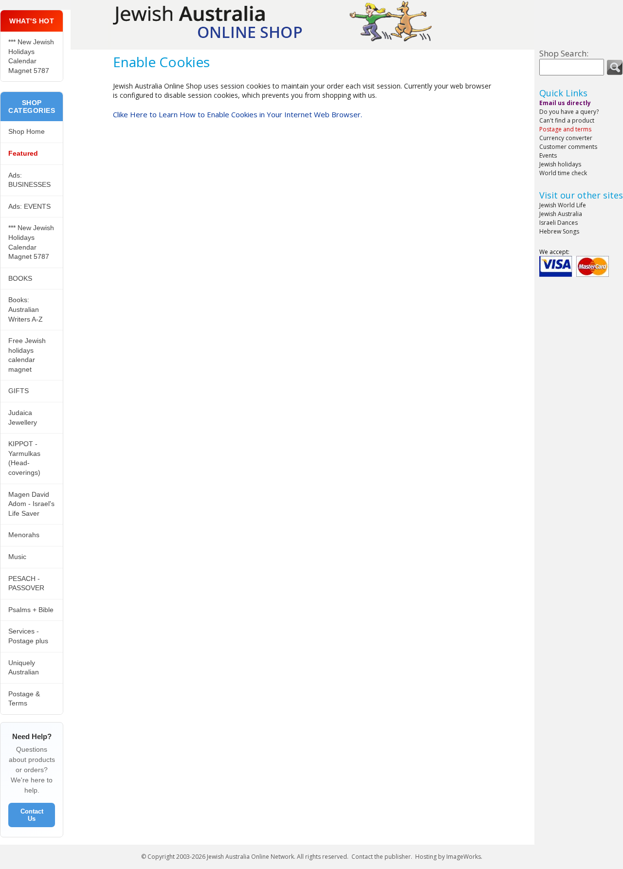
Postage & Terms (24, 698)
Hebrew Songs (559, 231)
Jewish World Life (562, 205)
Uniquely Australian (23, 667)
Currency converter (565, 138)
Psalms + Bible (31, 610)
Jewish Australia (560, 214)
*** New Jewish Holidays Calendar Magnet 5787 (31, 56)
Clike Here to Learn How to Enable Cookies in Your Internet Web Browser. (237, 114)
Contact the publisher (381, 856)
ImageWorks (463, 856)
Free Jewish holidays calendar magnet (27, 355)
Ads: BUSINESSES (29, 180)
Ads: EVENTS (29, 206)
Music (17, 557)
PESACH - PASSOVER (26, 583)
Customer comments (568, 147)
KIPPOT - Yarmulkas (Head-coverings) (24, 458)
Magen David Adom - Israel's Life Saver (31, 503)
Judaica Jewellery (22, 417)
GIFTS (18, 391)
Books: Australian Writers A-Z (25, 309)
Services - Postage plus (28, 636)
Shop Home (26, 131)
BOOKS (20, 278)
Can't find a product (566, 120)
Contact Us (31, 815)
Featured (23, 153)
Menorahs (23, 535)
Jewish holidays (560, 164)
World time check (563, 173)
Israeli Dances (558, 222)
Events (548, 155)
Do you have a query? (569, 112)
